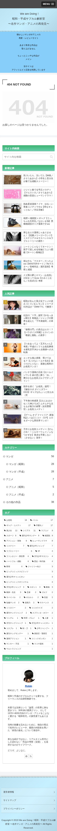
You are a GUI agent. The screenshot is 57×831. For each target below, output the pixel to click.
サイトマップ (9, 800)
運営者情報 (8, 792)
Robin (28, 686)
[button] (51, 157)
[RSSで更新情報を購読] (31, 756)
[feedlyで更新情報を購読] (26, 756)
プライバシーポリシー (14, 808)
